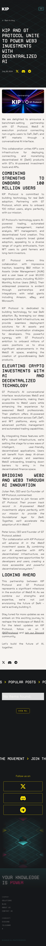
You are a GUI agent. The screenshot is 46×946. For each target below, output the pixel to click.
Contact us (7, 911)
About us (6, 907)
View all (22, 711)
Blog (4, 904)
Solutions (7, 900)
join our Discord (34, 632)
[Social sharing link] (17, 71)
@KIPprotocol (10, 632)
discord (5, 922)
